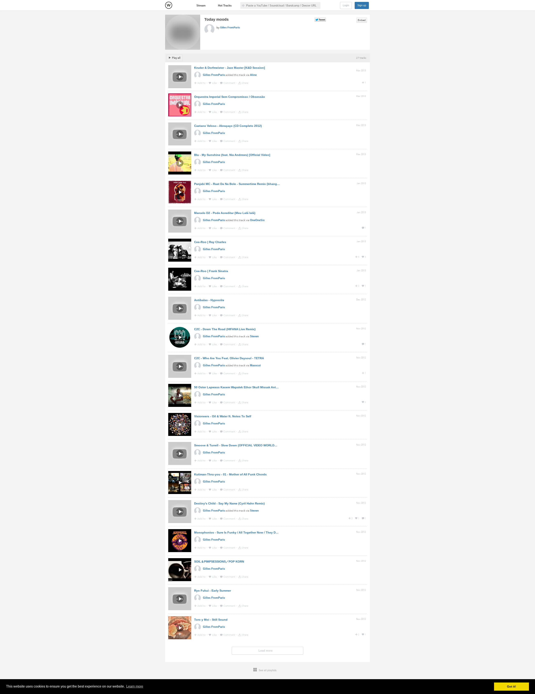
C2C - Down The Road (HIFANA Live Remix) (225, 329)
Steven (254, 336)
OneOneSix (257, 220)
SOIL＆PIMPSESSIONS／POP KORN (219, 561)
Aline (253, 74)
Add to (201, 83)
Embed (362, 20)
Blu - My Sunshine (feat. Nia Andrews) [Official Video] (232, 155)
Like (214, 83)
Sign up (361, 5)
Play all (176, 58)
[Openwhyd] (168, 5)
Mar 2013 (361, 70)
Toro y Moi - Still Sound (211, 619)
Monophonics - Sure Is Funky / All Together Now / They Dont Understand (246, 532)
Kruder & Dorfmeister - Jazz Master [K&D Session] (229, 67)
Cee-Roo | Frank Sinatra (211, 271)
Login (346, 5)
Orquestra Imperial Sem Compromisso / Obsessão (229, 96)
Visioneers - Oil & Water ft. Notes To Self (222, 416)
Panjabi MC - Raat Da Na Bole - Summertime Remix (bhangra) (237, 184)
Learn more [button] (134, 686)
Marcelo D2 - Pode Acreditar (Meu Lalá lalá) (224, 213)
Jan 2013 (361, 183)
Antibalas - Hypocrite (209, 300)
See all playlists (267, 670)
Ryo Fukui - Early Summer (212, 590)
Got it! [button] (511, 686)
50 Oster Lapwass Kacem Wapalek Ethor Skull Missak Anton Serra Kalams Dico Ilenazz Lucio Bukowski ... (269, 387)
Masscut (255, 365)
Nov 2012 (361, 328)
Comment (229, 83)
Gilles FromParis (230, 27)
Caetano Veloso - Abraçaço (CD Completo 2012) (228, 125)
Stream (201, 5)
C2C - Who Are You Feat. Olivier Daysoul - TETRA (229, 358)
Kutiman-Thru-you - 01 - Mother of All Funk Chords (230, 474)
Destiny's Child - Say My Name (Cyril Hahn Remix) (229, 503)
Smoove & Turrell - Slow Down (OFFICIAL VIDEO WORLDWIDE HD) (241, 445)
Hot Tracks (225, 5)
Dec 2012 (361, 299)
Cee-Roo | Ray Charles (210, 242)
